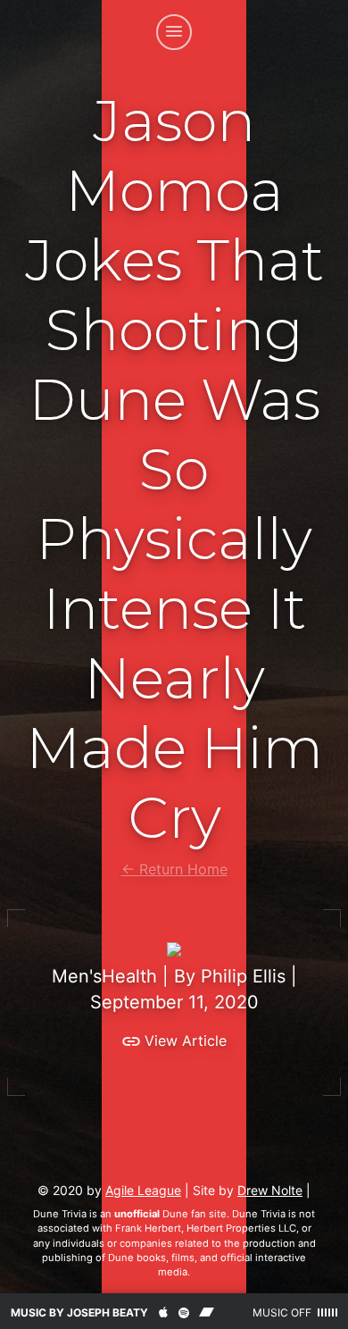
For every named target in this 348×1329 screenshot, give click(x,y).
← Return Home (174, 869)
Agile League (143, 1190)
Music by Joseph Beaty (79, 1313)
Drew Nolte (269, 1190)
